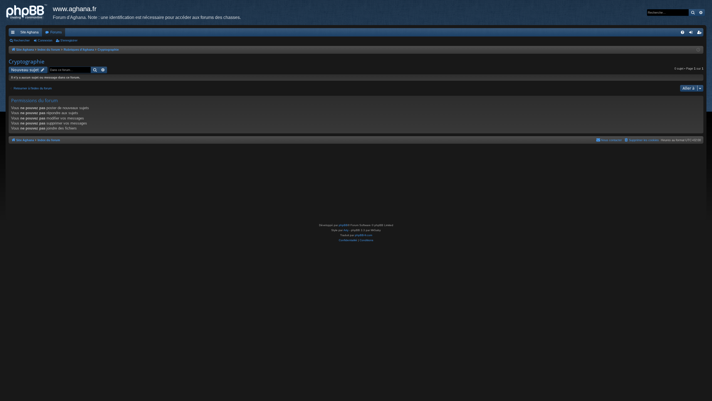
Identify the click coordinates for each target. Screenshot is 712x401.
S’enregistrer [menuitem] (700, 33)
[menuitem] (682, 32)
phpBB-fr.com (363, 235)
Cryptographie (26, 61)
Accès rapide (14, 33)
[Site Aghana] (29, 12)
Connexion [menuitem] (692, 33)
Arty (345, 230)
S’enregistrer (69, 40)
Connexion (45, 40)
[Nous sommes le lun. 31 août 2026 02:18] (698, 50)
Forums (56, 32)
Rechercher (22, 40)
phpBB (343, 225)
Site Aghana (29, 32)
